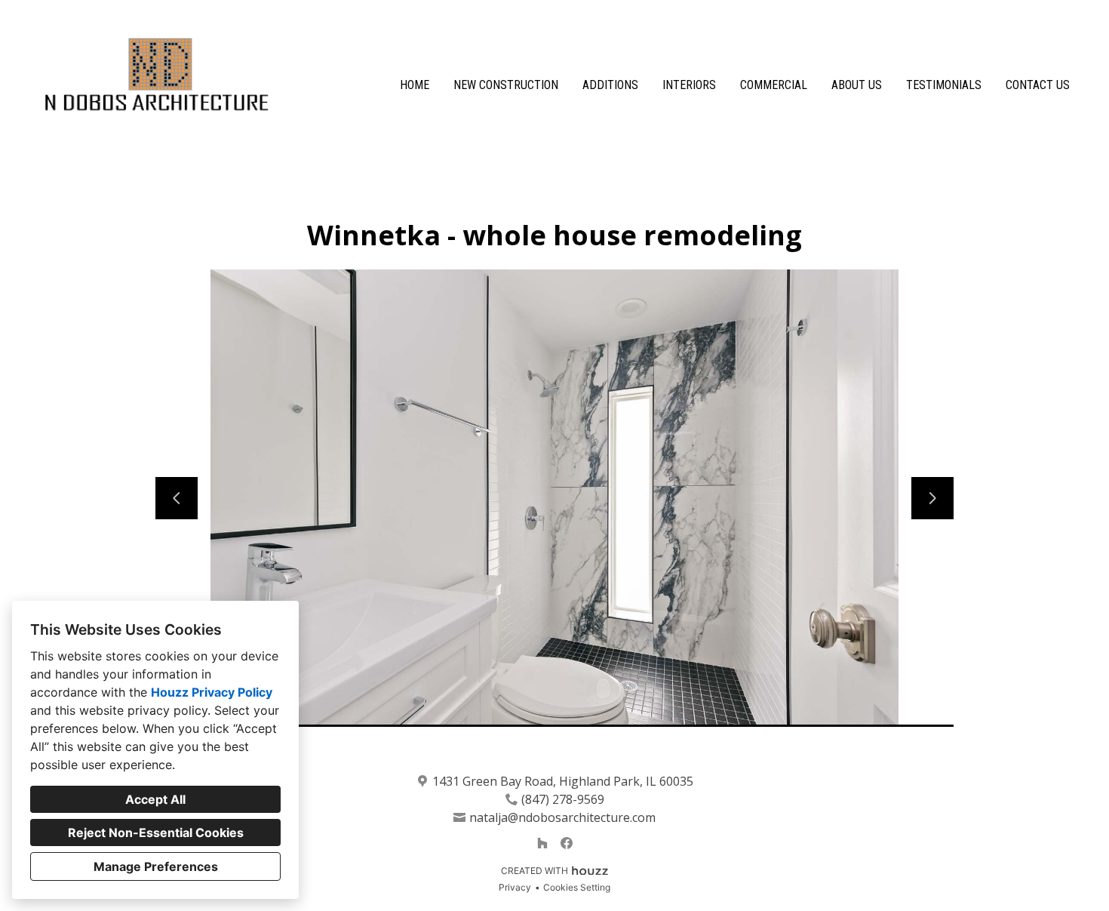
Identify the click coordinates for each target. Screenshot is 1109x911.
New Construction (505, 85)
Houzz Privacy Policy (211, 692)
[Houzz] (542, 843)
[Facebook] (566, 843)
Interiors (689, 85)
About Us (856, 85)
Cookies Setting (576, 887)
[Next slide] (932, 498)
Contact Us (1038, 85)
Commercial (773, 85)
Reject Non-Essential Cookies (156, 832)
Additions (610, 85)
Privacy (515, 887)
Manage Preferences (156, 866)
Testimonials (944, 85)
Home (414, 85)
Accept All (155, 799)
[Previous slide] (176, 498)
